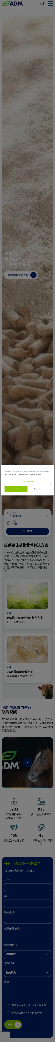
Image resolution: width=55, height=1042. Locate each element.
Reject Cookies (39, 489)
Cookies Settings (27, 481)
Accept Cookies (16, 489)
